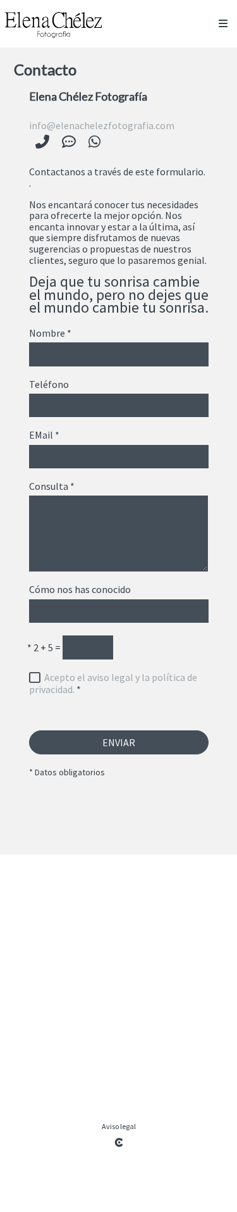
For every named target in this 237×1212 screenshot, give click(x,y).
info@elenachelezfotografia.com (101, 125)
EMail (44, 435)
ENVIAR (118, 742)
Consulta (52, 486)
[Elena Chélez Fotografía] (53, 23)
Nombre (50, 333)
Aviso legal (119, 1126)
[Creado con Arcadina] (119, 1142)
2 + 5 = (44, 648)
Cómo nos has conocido (80, 590)
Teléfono (49, 384)
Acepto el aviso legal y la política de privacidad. (113, 683)
